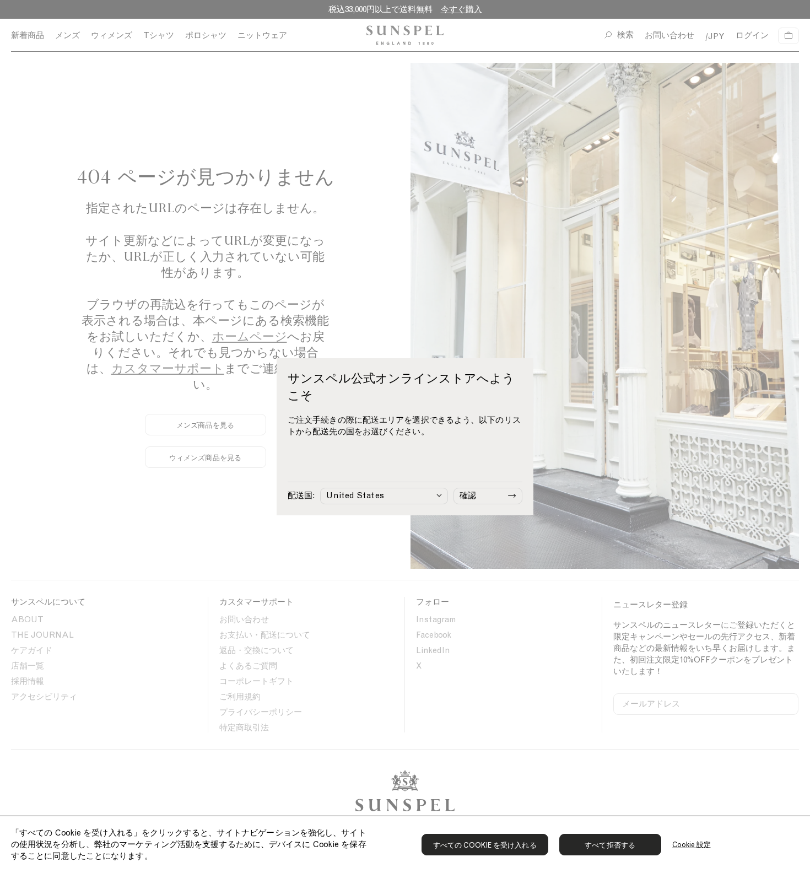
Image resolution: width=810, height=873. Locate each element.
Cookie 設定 (691, 844)
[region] (405, 844)
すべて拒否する (610, 845)
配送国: (301, 495)
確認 (468, 495)
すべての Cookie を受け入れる (485, 845)
